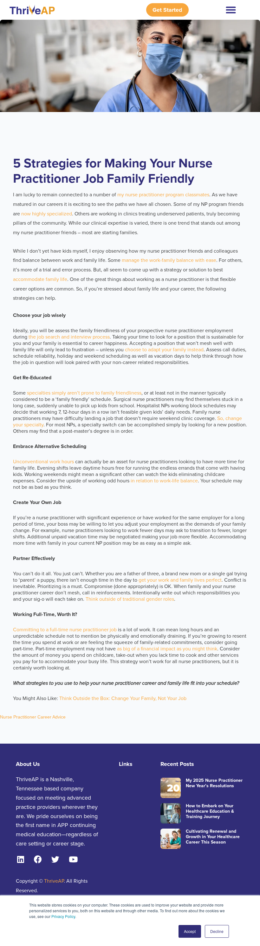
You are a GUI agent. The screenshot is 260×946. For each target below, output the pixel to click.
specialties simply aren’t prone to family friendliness (84, 393)
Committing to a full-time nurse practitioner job (65, 630)
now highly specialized (46, 214)
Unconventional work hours (43, 462)
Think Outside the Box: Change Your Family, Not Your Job (122, 698)
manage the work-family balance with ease (169, 260)
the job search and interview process (69, 337)
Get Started (167, 9)
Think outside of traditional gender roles (130, 599)
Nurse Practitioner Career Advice (33, 717)
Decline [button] (217, 931)
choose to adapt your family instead (164, 350)
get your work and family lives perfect (180, 580)
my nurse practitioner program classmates (163, 195)
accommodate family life (40, 279)
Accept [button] (190, 931)
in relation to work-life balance (163, 481)
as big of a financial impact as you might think (167, 649)
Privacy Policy (63, 916)
